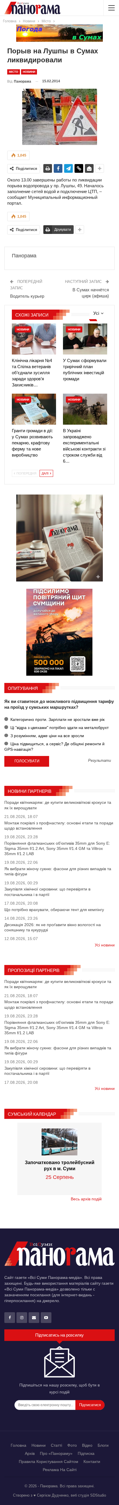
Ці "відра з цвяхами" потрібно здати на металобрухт (59, 727)
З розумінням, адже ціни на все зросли (46, 735)
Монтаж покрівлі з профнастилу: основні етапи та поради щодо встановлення (58, 825)
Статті (56, 1445)
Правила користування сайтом (48, 1461)
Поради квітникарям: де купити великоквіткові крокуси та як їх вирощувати (57, 805)
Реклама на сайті (60, 1469)
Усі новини (105, 945)
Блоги (103, 1445)
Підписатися (90, 1405)
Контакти (91, 1461)
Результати (99, 761)
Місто (13, 71)
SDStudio (98, 1495)
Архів (30, 1453)
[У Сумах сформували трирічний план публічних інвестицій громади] (85, 339)
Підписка (86, 1453)
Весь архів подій (86, 1199)
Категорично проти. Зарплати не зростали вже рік (57, 719)
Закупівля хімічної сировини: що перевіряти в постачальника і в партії (47, 892)
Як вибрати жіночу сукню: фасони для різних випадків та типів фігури (57, 871)
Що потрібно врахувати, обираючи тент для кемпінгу (54, 909)
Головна (18, 1445)
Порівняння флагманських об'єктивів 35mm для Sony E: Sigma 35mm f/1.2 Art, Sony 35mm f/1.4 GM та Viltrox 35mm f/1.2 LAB (57, 848)
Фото (72, 1445)
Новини (29, 71)
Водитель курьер (27, 296)
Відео (87, 1445)
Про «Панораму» (56, 1453)
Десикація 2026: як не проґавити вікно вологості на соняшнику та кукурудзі (52, 927)
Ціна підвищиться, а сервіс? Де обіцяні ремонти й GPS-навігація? (54, 746)
